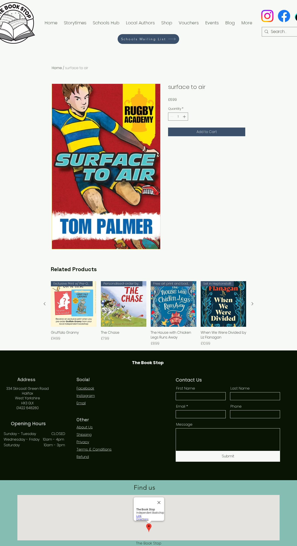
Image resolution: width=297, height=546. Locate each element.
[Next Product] (252, 303)
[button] (140, 23)
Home (57, 67)
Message (184, 424)
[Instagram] (267, 16)
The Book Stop (148, 363)
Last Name (240, 388)
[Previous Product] (44, 303)
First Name (185, 388)
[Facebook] (284, 16)
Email (180, 406)
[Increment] (184, 116)
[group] (148, 313)
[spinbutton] (178, 116)
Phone (236, 406)
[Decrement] (171, 116)
